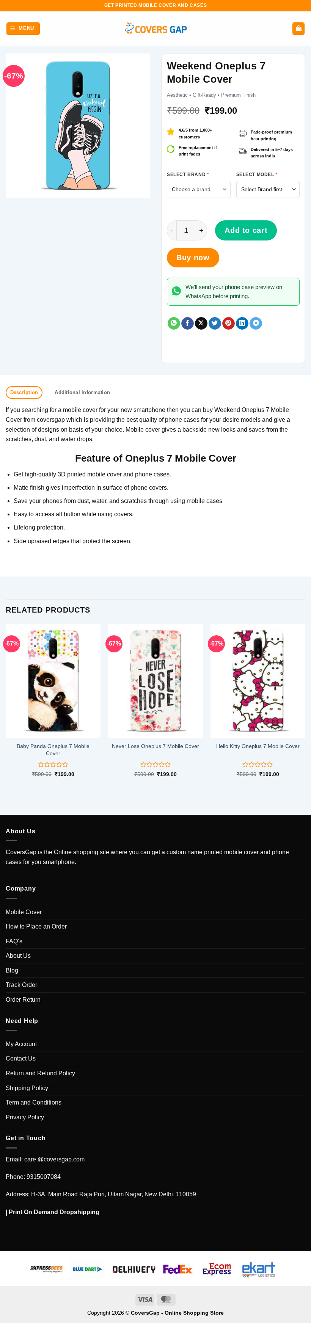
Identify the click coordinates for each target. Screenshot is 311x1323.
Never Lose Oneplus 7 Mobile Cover (155, 746)
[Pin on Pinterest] (228, 323)
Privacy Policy (25, 1117)
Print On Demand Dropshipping (54, 1212)
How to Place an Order (36, 926)
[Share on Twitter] (215, 323)
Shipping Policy (27, 1088)
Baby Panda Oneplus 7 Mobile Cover (53, 749)
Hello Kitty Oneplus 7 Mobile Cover (258, 746)
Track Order (21, 985)
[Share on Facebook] (187, 323)
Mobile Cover (24, 912)
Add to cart (246, 230)
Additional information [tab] (82, 392)
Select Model (257, 174)
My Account (21, 1044)
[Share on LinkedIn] (242, 323)
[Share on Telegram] (256, 323)
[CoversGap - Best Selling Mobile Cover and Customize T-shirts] (155, 29)
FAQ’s (14, 941)
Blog (12, 970)
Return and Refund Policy (40, 1073)
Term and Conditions (33, 1102)
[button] (23, 28)
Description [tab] (24, 392)
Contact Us (21, 1058)
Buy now (192, 257)
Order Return (23, 999)
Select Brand (188, 174)
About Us (18, 955)
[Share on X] (201, 323)
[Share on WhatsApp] (174, 323)
